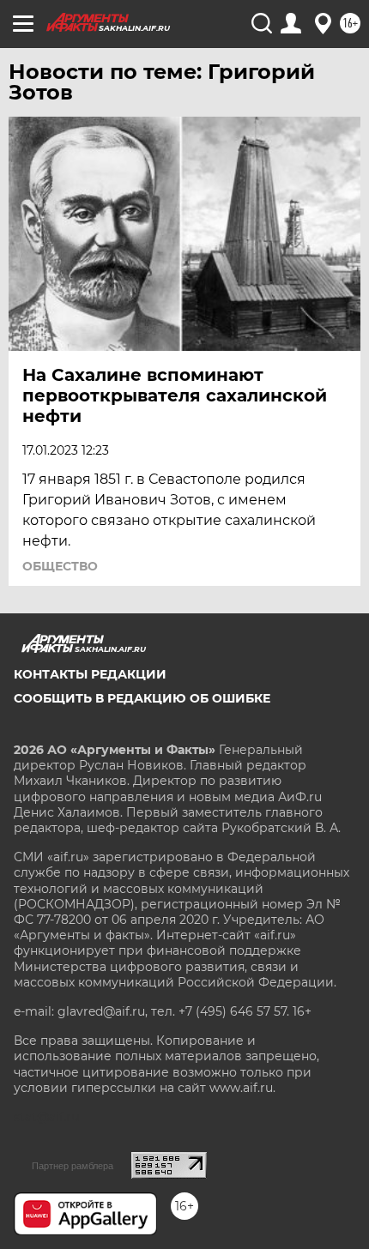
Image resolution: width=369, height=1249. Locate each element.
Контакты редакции (90, 674)
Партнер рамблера (72, 1166)
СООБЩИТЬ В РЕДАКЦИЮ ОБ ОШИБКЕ (142, 698)
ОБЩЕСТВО (60, 566)
